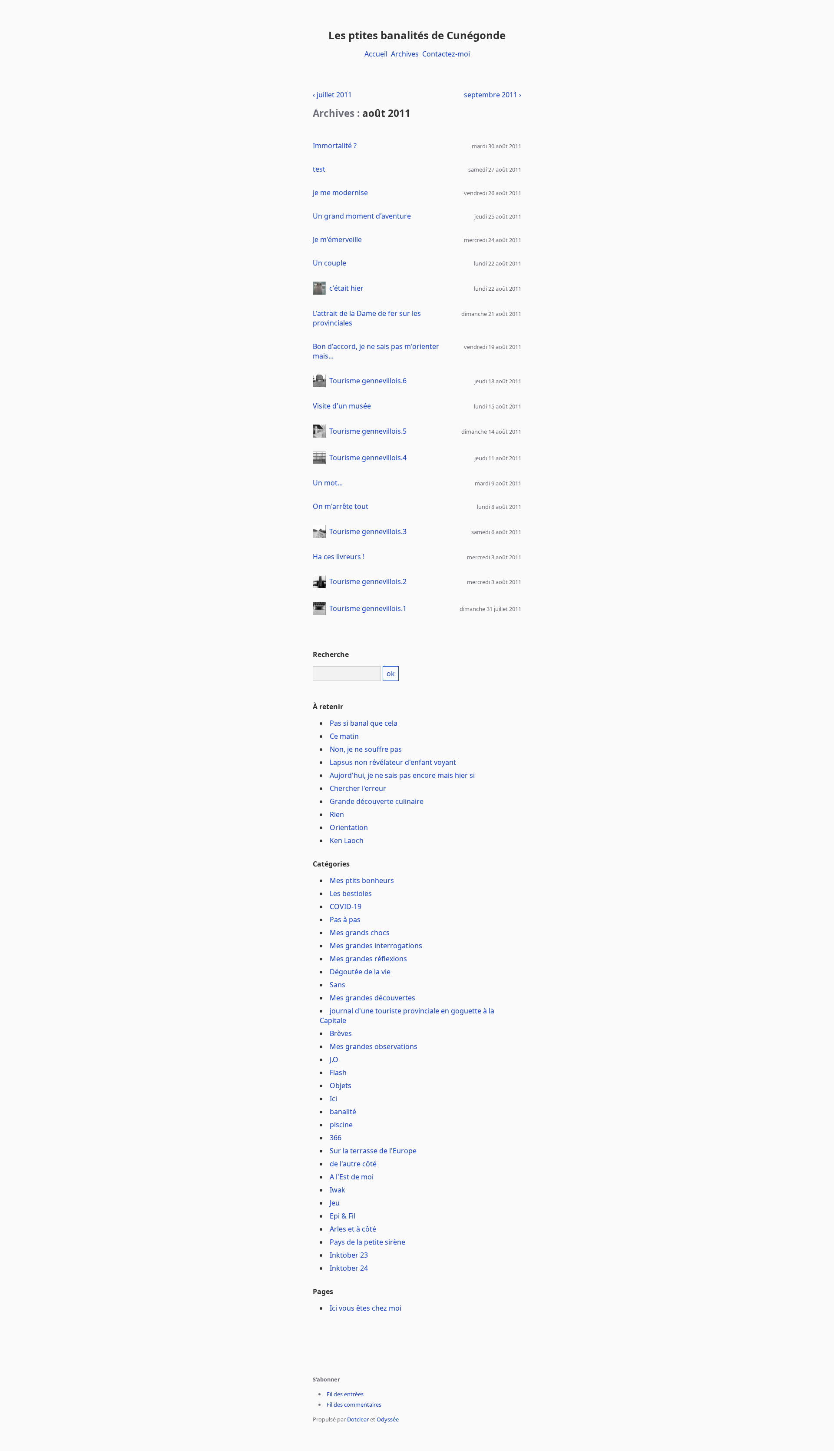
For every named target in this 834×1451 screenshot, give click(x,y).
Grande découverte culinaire (377, 801)
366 (335, 1137)
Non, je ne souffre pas (366, 749)
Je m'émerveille (337, 239)
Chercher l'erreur (358, 788)
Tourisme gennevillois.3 (368, 531)
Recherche (331, 654)
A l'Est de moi (352, 1177)
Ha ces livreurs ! (338, 556)
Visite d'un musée (342, 406)
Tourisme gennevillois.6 (368, 380)
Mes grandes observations (373, 1046)
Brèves (341, 1033)
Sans (337, 984)
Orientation (349, 827)
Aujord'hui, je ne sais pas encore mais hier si (402, 775)
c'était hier (346, 288)
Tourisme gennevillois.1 (368, 608)
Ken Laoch (347, 840)
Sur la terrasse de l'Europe (373, 1150)
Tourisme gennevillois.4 (368, 457)
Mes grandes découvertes (372, 998)
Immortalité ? (335, 145)
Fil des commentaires (354, 1404)
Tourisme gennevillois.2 (368, 581)
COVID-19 (345, 906)
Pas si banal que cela (363, 723)
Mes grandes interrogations (376, 945)
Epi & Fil (342, 1216)
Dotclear (358, 1419)
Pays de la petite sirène (367, 1242)
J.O (334, 1059)
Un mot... (328, 483)
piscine (341, 1124)
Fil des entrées (345, 1394)
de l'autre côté (353, 1164)
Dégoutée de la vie (360, 971)
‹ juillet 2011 (332, 95)
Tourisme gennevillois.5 (368, 431)
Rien (337, 814)
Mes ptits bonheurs (362, 880)
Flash (338, 1072)
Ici (333, 1098)
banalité (343, 1111)
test (319, 169)
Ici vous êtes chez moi (365, 1308)
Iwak (337, 1190)
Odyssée (388, 1419)
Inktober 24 (349, 1268)
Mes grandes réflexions (368, 958)
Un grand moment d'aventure (362, 216)
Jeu (335, 1203)
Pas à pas (345, 919)
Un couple (329, 263)
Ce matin (344, 736)
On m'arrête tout (340, 506)
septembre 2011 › (492, 95)
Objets (340, 1085)
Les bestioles (351, 893)
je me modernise (340, 192)
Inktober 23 (349, 1255)
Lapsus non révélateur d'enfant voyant (393, 762)
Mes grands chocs (360, 932)
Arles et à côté (353, 1229)
